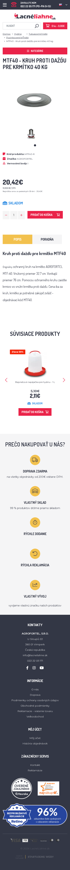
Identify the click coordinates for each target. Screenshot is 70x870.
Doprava (35, 694)
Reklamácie (35, 770)
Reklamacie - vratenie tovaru (35, 711)
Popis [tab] (18, 239)
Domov (7, 34)
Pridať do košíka (41, 215)
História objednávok (35, 743)
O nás (35, 689)
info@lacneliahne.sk (35, 655)
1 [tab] (35, 145)
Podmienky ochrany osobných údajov (35, 700)
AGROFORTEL (25, 158)
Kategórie (37, 50)
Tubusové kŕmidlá (38, 34)
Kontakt (35, 765)
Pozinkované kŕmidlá (17, 37)
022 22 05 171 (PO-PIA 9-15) (35, 3)
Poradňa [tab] (47, 239)
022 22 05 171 (35, 660)
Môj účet (35, 738)
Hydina (18, 34)
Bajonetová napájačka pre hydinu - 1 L (35, 382)
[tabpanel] (35, 133)
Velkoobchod (35, 716)
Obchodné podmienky (35, 705)
